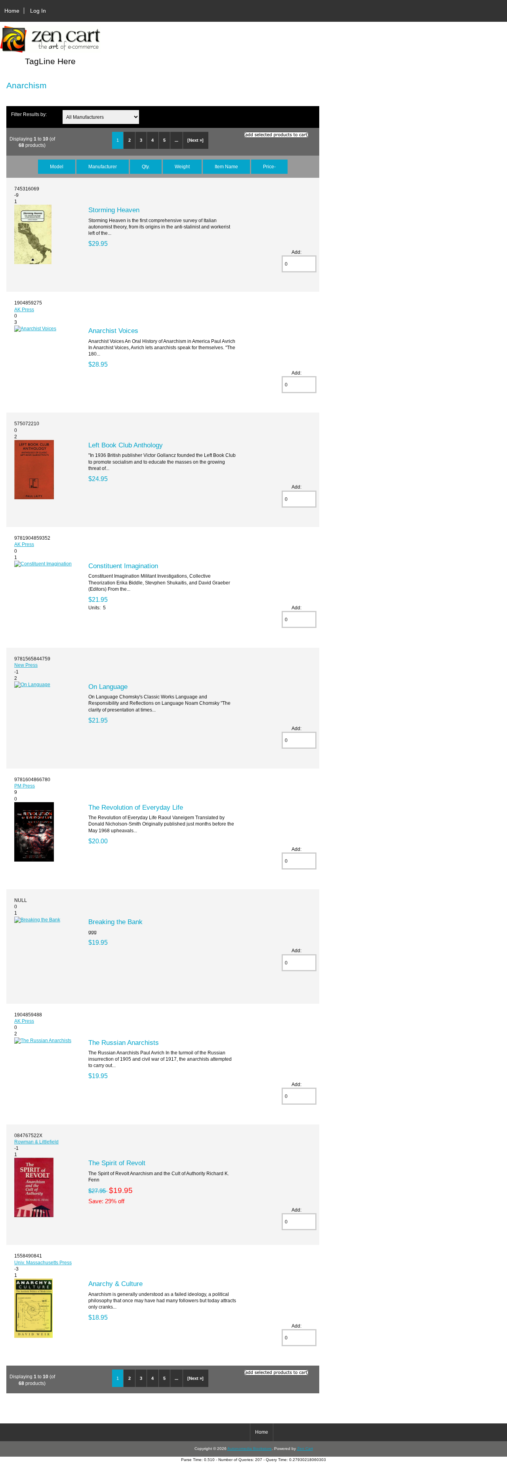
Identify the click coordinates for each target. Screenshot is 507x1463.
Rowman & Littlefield (36, 1141)
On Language (108, 687)
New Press (26, 665)
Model (56, 166)
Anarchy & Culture (115, 1284)
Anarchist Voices (113, 331)
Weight (182, 166)
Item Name (226, 166)
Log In (38, 11)
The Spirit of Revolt (116, 1163)
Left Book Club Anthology (125, 445)
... (176, 140)
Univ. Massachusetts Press (43, 1262)
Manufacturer (102, 166)
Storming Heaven (113, 210)
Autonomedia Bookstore (249, 1448)
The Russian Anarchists (123, 1042)
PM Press (24, 785)
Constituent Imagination (123, 566)
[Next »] (195, 140)
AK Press (24, 309)
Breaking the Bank (115, 922)
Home (11, 11)
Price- (269, 166)
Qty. (146, 166)
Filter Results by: (29, 114)
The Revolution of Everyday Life (135, 807)
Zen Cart (305, 1448)
